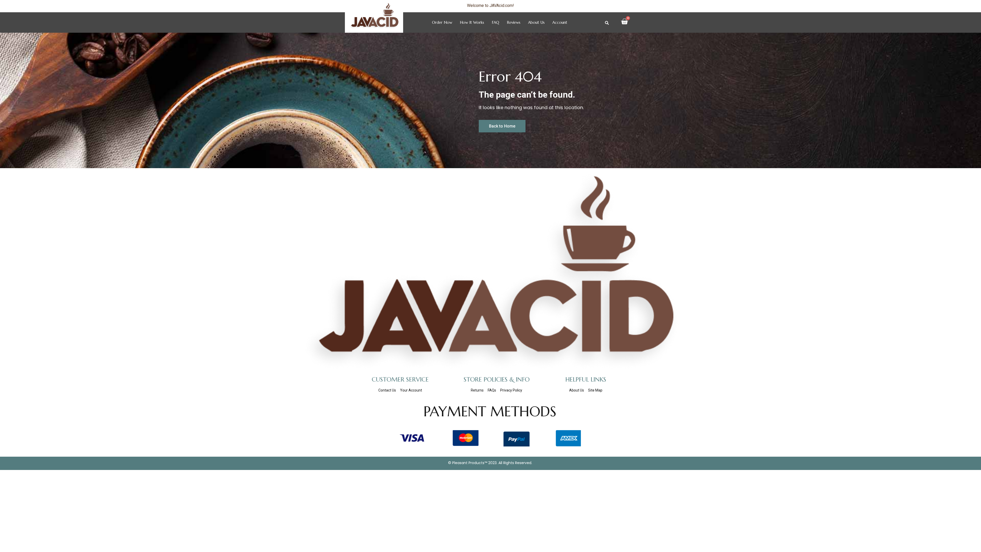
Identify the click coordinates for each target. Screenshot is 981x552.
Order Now (442, 22)
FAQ (495, 22)
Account (559, 22)
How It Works (472, 22)
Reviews (513, 22)
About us (536, 22)
